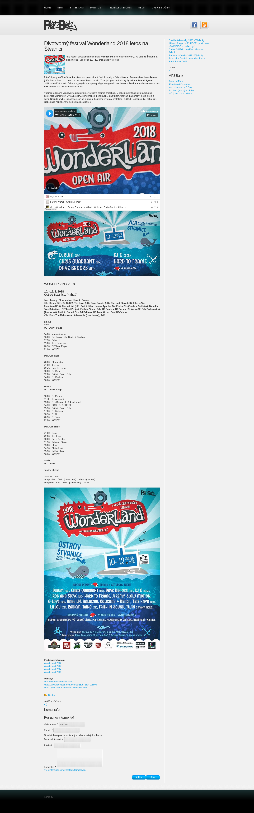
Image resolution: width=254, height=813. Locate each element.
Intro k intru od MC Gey (180, 87)
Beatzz (51, 695)
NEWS (60, 7)
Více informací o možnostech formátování (65, 770)
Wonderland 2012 (52, 663)
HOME (47, 7)
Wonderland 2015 (52, 672)
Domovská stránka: (54, 739)
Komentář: (50, 767)
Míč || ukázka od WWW (180, 93)
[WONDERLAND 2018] (102, 650)
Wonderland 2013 (52, 666)
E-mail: (48, 730)
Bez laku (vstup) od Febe (181, 90)
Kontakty (48, 797)
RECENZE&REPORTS (120, 7)
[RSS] (204, 25)
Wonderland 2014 (52, 669)
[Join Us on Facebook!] (194, 25)
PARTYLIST (96, 7)
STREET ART (77, 7)
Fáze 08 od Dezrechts (179, 84)
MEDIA (141, 7)
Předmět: (49, 745)
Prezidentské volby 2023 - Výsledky (186, 40)
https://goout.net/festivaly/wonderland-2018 (65, 687)
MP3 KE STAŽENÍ (161, 7)
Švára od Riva (175, 81)
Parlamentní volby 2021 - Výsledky (186, 55)
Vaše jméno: (51, 724)
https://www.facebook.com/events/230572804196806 (70, 684)
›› (169, 70)
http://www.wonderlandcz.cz (58, 681)
